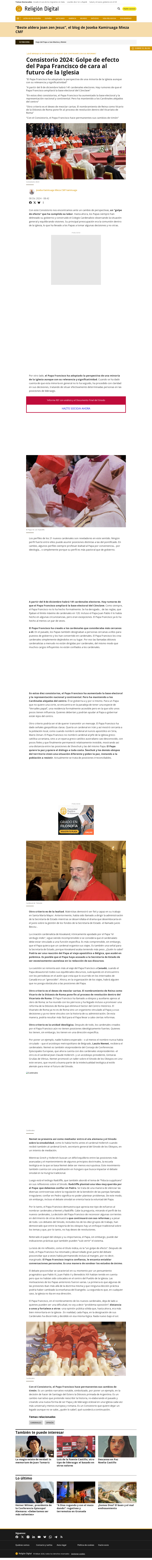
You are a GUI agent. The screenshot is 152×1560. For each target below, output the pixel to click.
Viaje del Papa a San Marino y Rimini (51, 42)
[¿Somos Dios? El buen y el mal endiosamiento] (117, 1492)
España (48, 18)
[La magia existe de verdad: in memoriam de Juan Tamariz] (34, 1446)
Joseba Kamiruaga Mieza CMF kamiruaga (56, 190)
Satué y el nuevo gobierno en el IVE (103, 2)
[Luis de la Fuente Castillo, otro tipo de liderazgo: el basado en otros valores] (76, 1446)
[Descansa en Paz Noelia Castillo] (117, 1446)
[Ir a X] (23, 1537)
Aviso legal (61, 1545)
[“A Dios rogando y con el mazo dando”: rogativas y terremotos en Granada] (76, 1492)
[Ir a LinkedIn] (34, 1537)
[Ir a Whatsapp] (51, 1537)
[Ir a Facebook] (17, 1537)
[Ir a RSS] (62, 1537)
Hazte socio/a (129, 8)
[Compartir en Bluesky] (39, 202)
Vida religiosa (109, 18)
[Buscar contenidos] (118, 8)
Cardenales (35, 1422)
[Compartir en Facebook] (30, 202)
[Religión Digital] (37, 9)
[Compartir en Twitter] (34, 202)
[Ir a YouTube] (40, 1537)
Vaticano (60, 18)
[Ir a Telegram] (56, 1537)
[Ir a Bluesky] (45, 1537)
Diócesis (95, 18)
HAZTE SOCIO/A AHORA (76, 408)
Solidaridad (125, 18)
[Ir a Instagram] (28, 1537)
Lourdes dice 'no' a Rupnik (77, 2)
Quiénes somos (22, 1545)
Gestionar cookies (78, 1554)
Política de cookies (85, 1545)
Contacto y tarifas (44, 1545)
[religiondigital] (23, 1553)
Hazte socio (103, 1545)
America (72, 18)
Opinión (50, 1422)
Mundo (83, 18)
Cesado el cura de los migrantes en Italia (49, 2)
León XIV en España (32, 18)
